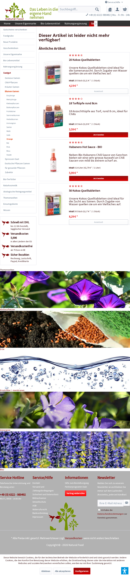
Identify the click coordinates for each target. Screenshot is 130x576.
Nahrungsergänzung (12, 66)
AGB (34, 505)
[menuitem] (79, 9)
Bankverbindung (40, 513)
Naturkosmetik (10, 185)
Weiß (8, 131)
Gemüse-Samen (12, 78)
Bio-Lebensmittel (11, 60)
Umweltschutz (39, 501)
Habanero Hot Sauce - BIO (85, 147)
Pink (8, 147)
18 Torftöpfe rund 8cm (83, 103)
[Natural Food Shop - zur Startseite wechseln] (15, 11)
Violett (9, 155)
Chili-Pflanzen (11, 82)
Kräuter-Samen (12, 86)
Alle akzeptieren (63, 571)
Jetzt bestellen (98, 135)
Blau (8, 151)
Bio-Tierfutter (9, 179)
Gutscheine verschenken (15, 29)
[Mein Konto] (117, 9)
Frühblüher (11, 111)
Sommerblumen (13, 115)
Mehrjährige (11, 99)
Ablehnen (45, 571)
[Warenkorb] (125, 9)
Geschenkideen (10, 48)
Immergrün (11, 123)
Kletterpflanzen (12, 103)
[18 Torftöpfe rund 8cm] (53, 116)
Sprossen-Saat (12, 159)
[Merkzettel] (110, 9)
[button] (124, 570)
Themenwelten (10, 197)
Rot (7, 143)
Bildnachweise (39, 498)
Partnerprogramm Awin (76, 486)
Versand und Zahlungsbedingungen (43, 488)
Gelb (8, 135)
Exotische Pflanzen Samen (17, 163)
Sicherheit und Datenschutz (45, 494)
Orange (9, 139)
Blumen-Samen (12, 91)
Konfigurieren (81, 571)
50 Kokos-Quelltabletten (84, 190)
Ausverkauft (98, 91)
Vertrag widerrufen (76, 493)
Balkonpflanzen (12, 107)
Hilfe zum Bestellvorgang (77, 483)
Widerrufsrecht (39, 509)
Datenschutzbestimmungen (111, 513)
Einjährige (10, 95)
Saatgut (7, 72)
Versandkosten (73, 538)
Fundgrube (8, 35)
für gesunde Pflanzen (15, 167)
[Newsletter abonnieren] (126, 503)
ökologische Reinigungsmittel (17, 191)
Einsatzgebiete (10, 203)
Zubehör (9, 172)
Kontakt (36, 483)
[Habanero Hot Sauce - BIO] (53, 160)
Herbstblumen (12, 119)
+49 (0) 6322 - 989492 (13, 494)
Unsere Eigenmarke (12, 54)
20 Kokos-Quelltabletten (84, 60)
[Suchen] (97, 9)
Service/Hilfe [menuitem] (114, 2)
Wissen (6, 210)
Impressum (37, 516)
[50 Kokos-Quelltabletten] (53, 204)
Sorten (9, 127)
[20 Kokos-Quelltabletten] (53, 73)
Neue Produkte (10, 41)
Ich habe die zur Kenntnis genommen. (112, 514)
